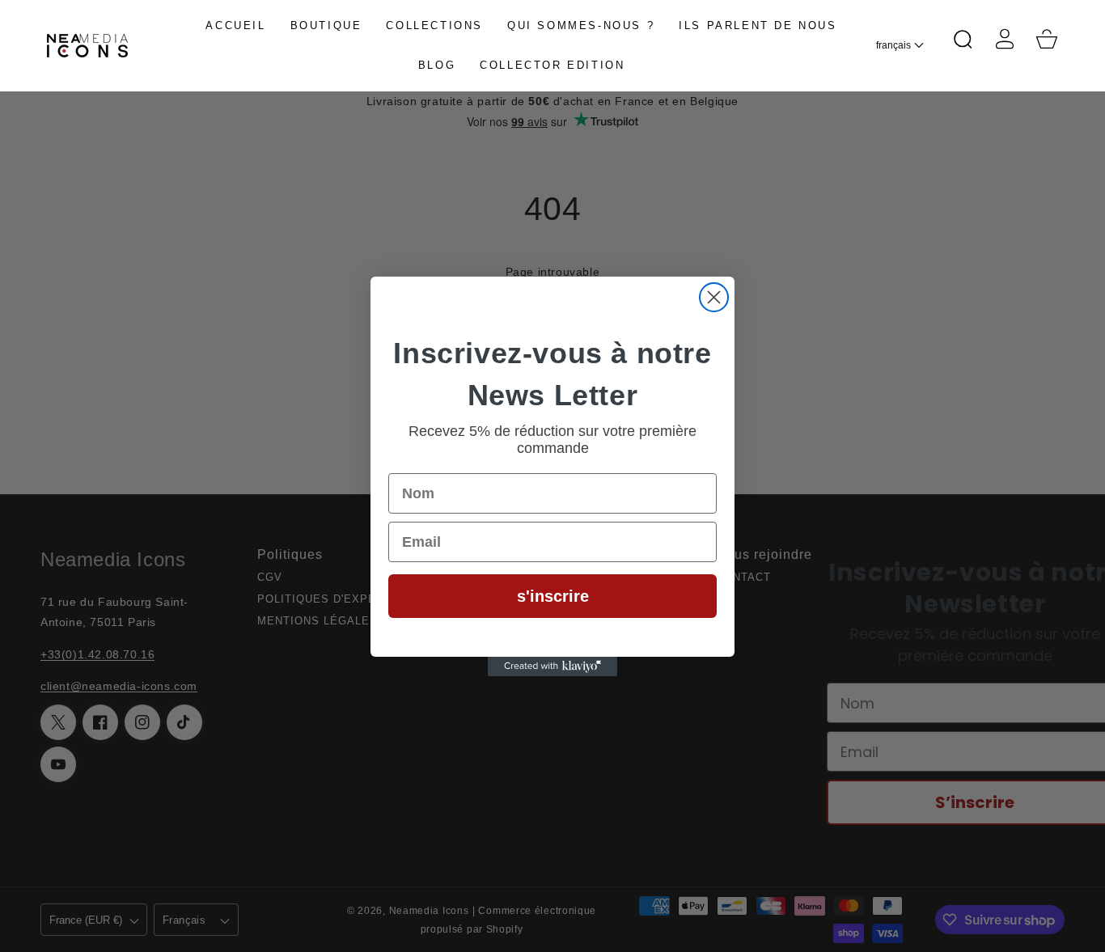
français (893, 45)
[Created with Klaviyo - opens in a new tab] (552, 666)
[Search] (962, 38)
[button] (962, 39)
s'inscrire (553, 596)
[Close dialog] (714, 297)
